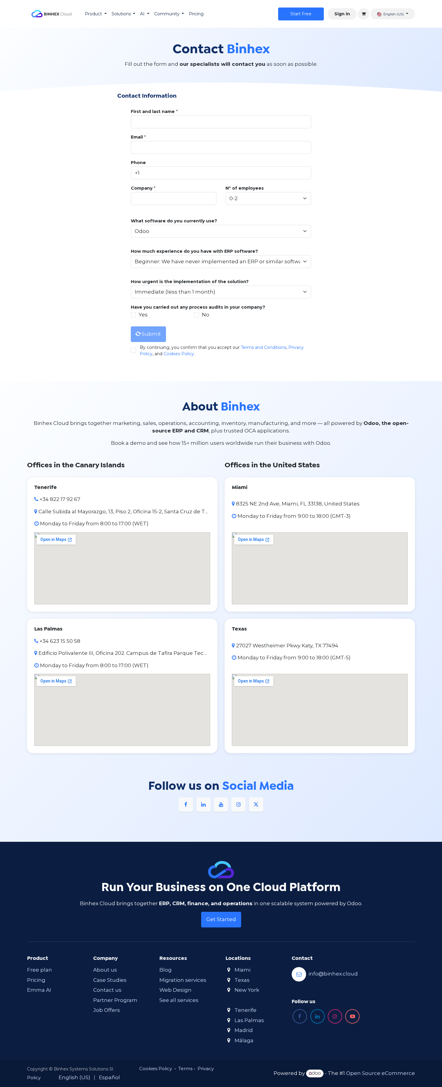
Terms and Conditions (263, 347)
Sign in (342, 14)
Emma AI (39, 990)
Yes (143, 315)
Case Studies (110, 980)
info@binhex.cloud (333, 974)
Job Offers (106, 1010)
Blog (165, 970)
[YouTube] (221, 804)
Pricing (36, 980)
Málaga (244, 1040)
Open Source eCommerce (380, 1073)
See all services (178, 1000)
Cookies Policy (179, 353)
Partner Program (115, 1000)
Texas (242, 980)
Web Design (175, 990)
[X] (256, 804)
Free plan (39, 970)
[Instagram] (238, 804)
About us (105, 970)
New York (247, 990)
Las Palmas (249, 1020)
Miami (242, 970)
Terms (185, 1068)
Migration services (182, 980)
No (205, 315)
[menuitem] (95, 14)
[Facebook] (186, 804)
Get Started (221, 919)
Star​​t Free (301, 14)
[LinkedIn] (203, 804)
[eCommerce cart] (363, 14)
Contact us (107, 990)
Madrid (244, 1030)
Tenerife (245, 1010)
